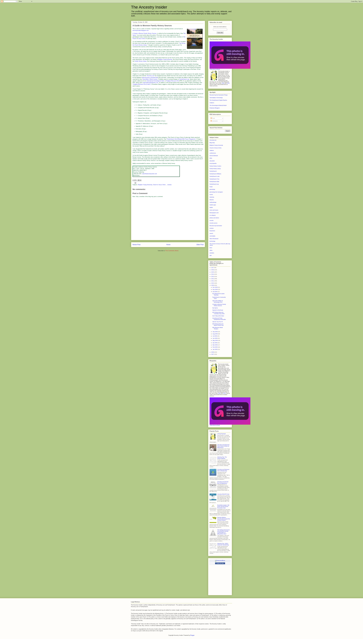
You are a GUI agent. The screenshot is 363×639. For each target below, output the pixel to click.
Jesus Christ (141, 38)
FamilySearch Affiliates (215, 174)
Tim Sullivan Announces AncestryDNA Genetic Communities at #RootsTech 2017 (223, 532)
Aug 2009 (215, 334)
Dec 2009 (215, 287)
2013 (212, 276)
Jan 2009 (215, 349)
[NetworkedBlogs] (220, 560)
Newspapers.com (214, 212)
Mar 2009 (215, 345)
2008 (212, 352)
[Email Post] (135, 182)
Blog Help (212, 142)
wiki (211, 255)
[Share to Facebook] (139, 180)
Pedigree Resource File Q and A (141, 84)
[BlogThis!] (135, 180)
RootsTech (212, 230)
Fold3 (211, 186)
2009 (212, 285)
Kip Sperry (215, 308)
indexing (212, 197)
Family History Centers (215, 166)
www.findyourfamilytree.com (150, 82)
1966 (223, 83)
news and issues (214, 210)
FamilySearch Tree (214, 179)
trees (211, 247)
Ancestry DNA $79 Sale (223, 494)
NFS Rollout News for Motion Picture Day (218, 324)
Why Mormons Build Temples (217, 328)
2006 (228, 83)
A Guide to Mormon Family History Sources (219, 305)
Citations (212, 102)
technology (212, 241)
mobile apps (213, 205)
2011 (212, 281)
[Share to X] (137, 180)
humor (211, 194)
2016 (212, 269)
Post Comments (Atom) (171, 250)
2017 (212, 267)
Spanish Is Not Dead (217, 310)
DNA (211, 158)
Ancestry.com (150, 75)
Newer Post (136, 244)
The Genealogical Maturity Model (218, 105)
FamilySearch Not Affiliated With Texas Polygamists (181, 139)
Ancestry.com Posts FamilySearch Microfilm (219, 319)
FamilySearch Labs (215, 176)
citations (212, 150)
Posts (213, 118)
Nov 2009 (215, 289)
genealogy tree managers (216, 192)
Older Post (200, 244)
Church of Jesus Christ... (160, 184)
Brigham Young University (165, 59)
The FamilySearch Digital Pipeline (218, 100)
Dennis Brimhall (214, 155)
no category (213, 215)
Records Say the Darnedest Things (219, 95)
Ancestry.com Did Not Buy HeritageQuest (222, 482)
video (211, 250)
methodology (213, 202)
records (211, 220)
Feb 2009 (215, 347)
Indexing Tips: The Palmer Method (222, 457)
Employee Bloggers (215, 108)
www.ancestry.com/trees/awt (150, 77)
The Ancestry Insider (149, 7)
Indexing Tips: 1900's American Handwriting (223, 544)
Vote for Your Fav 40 (217, 321)
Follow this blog (220, 563)
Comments (215, 121)
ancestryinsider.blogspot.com (141, 30)
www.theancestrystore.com (149, 173)
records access (213, 223)
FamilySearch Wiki (214, 181)
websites (212, 253)
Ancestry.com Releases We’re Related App (223, 470)
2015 (212, 272)
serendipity (212, 236)
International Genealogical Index (155, 81)
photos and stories (214, 218)
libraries (212, 199)
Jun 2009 (215, 338)
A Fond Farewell (221, 433)
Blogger (192, 635)
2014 (212, 274)
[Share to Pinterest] (141, 180)
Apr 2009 (215, 342)
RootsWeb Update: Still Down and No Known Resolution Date (223, 507)
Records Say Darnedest (216, 225)
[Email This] (133, 180)
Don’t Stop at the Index (218, 316)
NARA (211, 207)
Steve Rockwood (214, 238)
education (212, 161)
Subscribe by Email (215, 69)
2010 (212, 283)
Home (168, 244)
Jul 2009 (215, 336)
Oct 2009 (215, 291)
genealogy (212, 189)
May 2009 (215, 340)
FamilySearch (213, 171)
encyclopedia (213, 163)
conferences (213, 153)
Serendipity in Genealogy (216, 97)
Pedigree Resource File (172, 81)
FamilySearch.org (184, 79)
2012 (212, 278)
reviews (169, 184)
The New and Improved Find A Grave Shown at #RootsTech (223, 446)
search (211, 233)
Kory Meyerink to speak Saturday (218, 294)
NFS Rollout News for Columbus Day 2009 (218, 313)
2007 (212, 354)
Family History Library (141, 61)
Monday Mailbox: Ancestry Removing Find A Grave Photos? (223, 519)
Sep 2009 (215, 331)
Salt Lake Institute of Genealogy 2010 (217, 301)
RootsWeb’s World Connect (150, 79)
